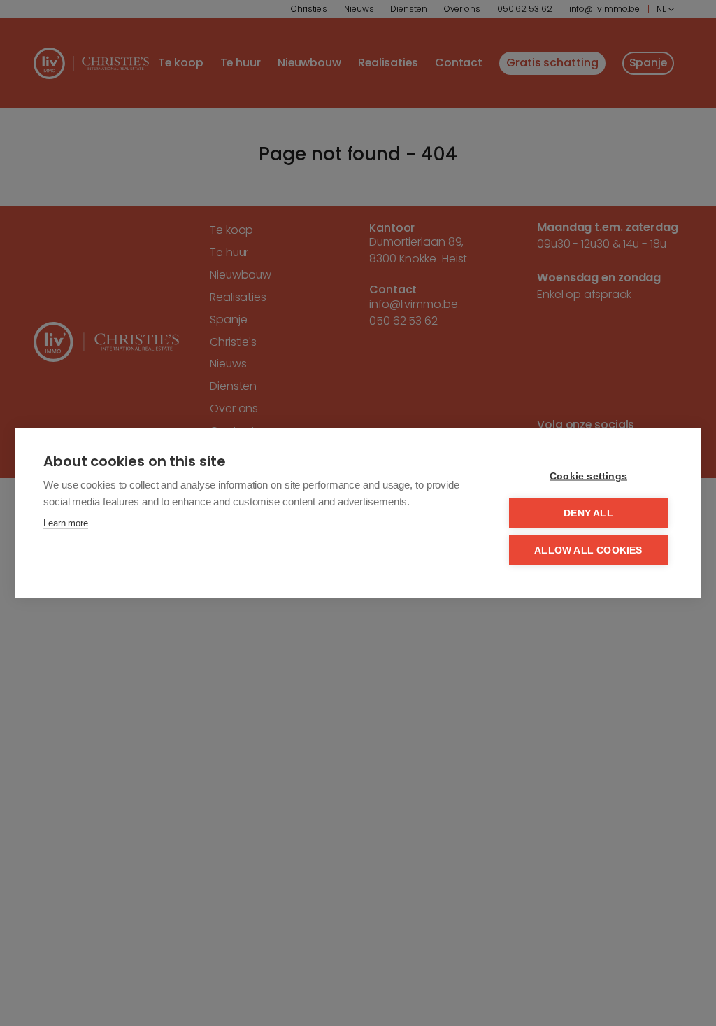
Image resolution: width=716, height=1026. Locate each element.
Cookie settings (588, 476)
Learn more (65, 523)
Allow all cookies (588, 550)
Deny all (588, 513)
